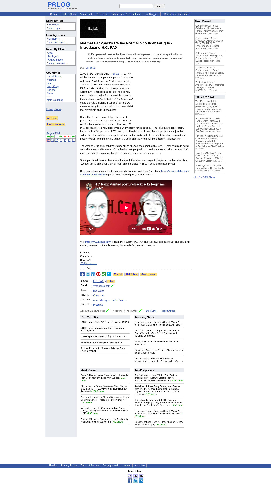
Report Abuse (168, 310)
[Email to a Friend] (109, 274)
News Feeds (86, 14)
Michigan (53, 56)
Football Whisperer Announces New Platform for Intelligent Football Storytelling (104, 420)
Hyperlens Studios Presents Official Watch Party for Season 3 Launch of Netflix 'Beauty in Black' (159, 323)
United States (55, 59)
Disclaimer (151, 310)
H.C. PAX (90, 67)
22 (69, 140)
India (49, 83)
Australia (51, 79)
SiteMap (52, 465)
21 (73, 140)
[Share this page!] (135, 482)
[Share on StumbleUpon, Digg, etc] (104, 274)
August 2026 (53, 133)
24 (61, 140)
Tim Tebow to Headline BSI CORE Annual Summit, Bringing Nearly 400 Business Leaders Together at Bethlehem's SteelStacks (158, 403)
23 (65, 140)
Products (98, 304)
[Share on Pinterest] (98, 274)
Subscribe (102, 14)
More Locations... (57, 63)
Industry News (53, 109)
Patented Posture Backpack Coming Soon (102, 342)
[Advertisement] (163, 99)
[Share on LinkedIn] (93, 274)
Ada (50, 52)
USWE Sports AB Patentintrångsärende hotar (103, 336)
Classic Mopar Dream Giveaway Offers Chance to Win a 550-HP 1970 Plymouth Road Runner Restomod (104, 389)
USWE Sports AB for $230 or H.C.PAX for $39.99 (105, 322)
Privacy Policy (69, 465)
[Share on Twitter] (88, 274)
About (127, 465)
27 (48, 140)
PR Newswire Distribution (175, 14)
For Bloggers (152, 14)
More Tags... (55, 28)
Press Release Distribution (63, 8)
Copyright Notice (111, 465)
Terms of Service (90, 465)
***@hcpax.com (88, 263)
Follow (110, 281)
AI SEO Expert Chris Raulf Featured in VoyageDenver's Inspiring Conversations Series (159, 360)
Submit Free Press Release (126, 14)
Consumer (53, 38)
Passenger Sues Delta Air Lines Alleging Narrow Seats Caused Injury (209, 168)
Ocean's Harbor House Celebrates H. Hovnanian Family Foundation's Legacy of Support (105, 376)
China (50, 93)
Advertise (139, 465)
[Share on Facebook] (82, 274)
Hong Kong (53, 86)
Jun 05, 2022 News (204, 177)
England (51, 90)
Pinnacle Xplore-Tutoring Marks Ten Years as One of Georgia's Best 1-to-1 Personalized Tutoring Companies (157, 333)
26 (52, 140)
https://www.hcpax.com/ (98, 241)
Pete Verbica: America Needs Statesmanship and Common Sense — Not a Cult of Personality (105, 398)
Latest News (69, 14)
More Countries (55, 100)
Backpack (53, 24)
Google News (148, 274)
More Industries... (57, 42)
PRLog (115, 74)
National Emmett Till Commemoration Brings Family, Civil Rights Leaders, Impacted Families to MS (104, 411)
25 (56, 140)
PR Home (53, 14)
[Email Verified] (112, 286)
